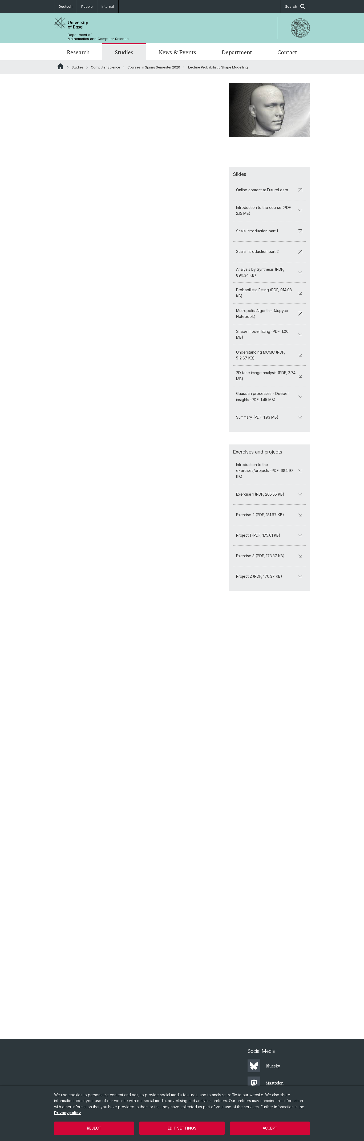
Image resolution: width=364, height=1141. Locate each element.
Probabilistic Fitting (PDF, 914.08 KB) (264, 293)
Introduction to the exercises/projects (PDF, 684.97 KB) (264, 470)
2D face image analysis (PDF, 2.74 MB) (266, 375)
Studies (124, 52)
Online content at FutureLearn (262, 190)
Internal (108, 6)
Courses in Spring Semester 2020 (153, 67)
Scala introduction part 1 (257, 231)
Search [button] (291, 6)
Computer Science (105, 67)
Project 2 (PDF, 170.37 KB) (259, 576)
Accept (270, 1128)
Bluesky (273, 1066)
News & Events (177, 52)
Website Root (60, 66)
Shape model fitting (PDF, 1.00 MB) (262, 334)
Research (78, 52)
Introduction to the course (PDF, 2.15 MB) (264, 210)
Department (237, 52)
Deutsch (65, 6)
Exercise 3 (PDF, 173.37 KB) (260, 555)
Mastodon (275, 1083)
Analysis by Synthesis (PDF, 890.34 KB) (260, 272)
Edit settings (182, 1128)
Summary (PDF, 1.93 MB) (257, 417)
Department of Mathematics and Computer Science (98, 37)
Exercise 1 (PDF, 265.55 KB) (260, 494)
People (87, 6)
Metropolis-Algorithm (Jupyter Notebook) (262, 313)
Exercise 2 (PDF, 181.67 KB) (260, 514)
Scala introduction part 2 (257, 251)
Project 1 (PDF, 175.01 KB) (258, 535)
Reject (94, 1128)
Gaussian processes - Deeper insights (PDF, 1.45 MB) (262, 396)
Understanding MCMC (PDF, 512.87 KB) (260, 355)
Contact (287, 52)
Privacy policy (67, 1112)
